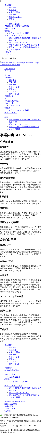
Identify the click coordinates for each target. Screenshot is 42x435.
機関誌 (7, 31)
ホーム (7, 75)
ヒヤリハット (9, 408)
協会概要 (8, 5)
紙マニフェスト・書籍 (13, 35)
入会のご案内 (14, 12)
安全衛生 (12, 19)
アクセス (12, 21)
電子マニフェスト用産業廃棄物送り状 (24, 47)
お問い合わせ (14, 24)
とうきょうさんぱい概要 (19, 33)
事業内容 (12, 10)
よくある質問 (14, 50)
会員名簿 (12, 14)
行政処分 (8, 411)
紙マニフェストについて (19, 43)
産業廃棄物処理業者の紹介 (15, 401)
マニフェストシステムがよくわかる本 (24, 45)
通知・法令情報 (10, 404)
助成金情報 (8, 406)
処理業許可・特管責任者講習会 (17, 26)
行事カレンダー (15, 17)
